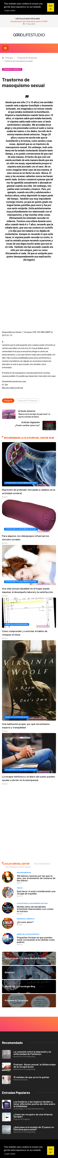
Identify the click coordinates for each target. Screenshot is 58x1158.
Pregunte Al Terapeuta (27, 58)
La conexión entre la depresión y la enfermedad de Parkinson (32, 1052)
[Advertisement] (29, 292)
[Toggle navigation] (5, 48)
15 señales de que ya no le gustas (31, 1077)
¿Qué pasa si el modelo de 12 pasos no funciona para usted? (33, 1128)
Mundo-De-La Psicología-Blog (16, 624)
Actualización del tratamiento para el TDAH (29, 21)
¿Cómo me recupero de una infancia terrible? (32, 1115)
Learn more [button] (9, 1154)
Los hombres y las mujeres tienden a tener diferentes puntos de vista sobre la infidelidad (34, 1104)
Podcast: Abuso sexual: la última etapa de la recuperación (34, 1065)
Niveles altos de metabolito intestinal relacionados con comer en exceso (35, 909)
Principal (9, 58)
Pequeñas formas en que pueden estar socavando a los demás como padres (36, 939)
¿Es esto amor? (25, 922)
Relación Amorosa (24, 872)
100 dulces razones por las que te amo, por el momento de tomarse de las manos (36, 878)
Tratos (20, 888)
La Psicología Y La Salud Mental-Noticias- (21, 483)
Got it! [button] (50, 1150)
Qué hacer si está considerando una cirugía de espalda (36, 892)
